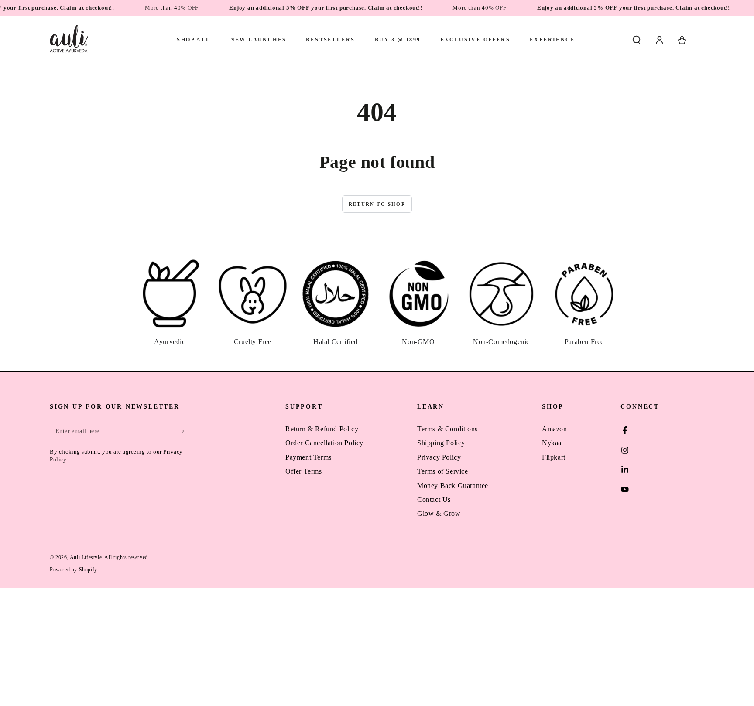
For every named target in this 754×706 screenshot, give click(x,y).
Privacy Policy (439, 457)
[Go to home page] (69, 40)
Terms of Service (442, 471)
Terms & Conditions (447, 429)
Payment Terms (308, 457)
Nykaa (552, 443)
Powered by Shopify (73, 569)
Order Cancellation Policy (324, 443)
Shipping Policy (441, 443)
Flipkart (554, 457)
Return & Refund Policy (321, 429)
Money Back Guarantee (452, 485)
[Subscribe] (184, 431)
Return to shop (377, 204)
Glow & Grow (439, 513)
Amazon (554, 429)
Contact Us (434, 499)
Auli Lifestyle (86, 557)
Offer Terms (303, 471)
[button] (636, 40)
